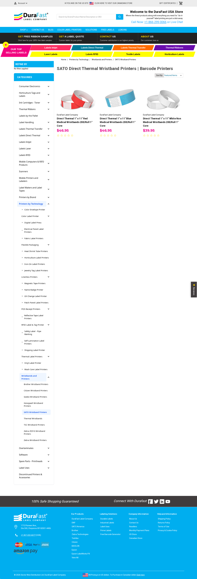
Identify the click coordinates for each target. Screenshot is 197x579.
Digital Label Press (32, 222)
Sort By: (159, 75)
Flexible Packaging (30, 244)
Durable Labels (106, 519)
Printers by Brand (27, 197)
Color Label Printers (69, 30)
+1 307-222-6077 (28, 535)
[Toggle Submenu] (48, 86)
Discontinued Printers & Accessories (30, 476)
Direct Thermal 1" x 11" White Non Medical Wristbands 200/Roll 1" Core (162, 122)
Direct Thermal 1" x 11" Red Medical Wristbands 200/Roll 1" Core (74, 122)
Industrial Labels (107, 523)
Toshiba (75, 538)
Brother (75, 530)
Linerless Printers (29, 277)
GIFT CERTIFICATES (167, 3)
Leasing (122, 30)
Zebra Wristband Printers (35, 440)
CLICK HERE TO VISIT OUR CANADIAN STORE (113, 3)
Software (23, 454)
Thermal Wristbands (33, 418)
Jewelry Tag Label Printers (36, 270)
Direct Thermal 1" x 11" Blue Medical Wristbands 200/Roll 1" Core (117, 122)
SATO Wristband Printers (35, 412)
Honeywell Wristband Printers (33, 404)
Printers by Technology (31, 203)
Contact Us (38, 30)
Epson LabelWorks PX (81, 554)
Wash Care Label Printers (35, 369)
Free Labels (107, 30)
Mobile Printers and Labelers (28, 180)
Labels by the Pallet (28, 115)
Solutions (91, 30)
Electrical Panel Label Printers (34, 230)
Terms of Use (163, 526)
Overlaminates (26, 448)
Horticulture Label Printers (36, 257)
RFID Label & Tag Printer (32, 324)
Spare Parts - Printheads (30, 461)
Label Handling (26, 122)
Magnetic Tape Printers (34, 283)
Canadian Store (135, 538)
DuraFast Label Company (82, 519)
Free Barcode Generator (110, 534)
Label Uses (24, 467)
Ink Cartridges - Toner (29, 102)
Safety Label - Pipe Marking (32, 332)
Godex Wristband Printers (35, 397)
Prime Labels (105, 530)
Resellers (133, 526)
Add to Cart (77, 99)
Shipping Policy (164, 519)
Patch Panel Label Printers (36, 302)
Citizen (75, 542)
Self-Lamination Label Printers (34, 342)
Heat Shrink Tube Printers (36, 251)
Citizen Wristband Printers (36, 390)
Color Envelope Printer (34, 209)
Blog (50, 30)
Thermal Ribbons (27, 109)
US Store (133, 534)
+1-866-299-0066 (155, 22)
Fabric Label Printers (33, 238)
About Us (133, 519)
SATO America (78, 526)
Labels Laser (25, 148)
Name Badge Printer (33, 289)
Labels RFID (24, 155)
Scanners (23, 171)
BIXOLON (75, 546)
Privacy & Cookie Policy (167, 530)
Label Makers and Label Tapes (30, 189)
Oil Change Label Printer (35, 296)
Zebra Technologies (80, 534)
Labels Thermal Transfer (30, 129)
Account (21, 3)
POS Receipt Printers (30, 309)
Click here (140, 575)
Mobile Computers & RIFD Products (31, 163)
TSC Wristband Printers (34, 425)
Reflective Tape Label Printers (33, 317)
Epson (74, 550)
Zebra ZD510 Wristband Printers (34, 432)
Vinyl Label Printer (32, 363)
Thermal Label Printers (31, 356)
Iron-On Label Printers (34, 264)
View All (75, 558)
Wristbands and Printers (29, 377)
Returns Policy (164, 523)
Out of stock (163, 99)
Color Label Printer (30, 216)
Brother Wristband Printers (36, 384)
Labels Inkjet (25, 142)
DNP (73, 523)
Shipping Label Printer (34, 350)
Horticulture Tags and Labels (29, 94)
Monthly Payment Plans (139, 530)
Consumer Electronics (29, 86)
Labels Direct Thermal (29, 135)
